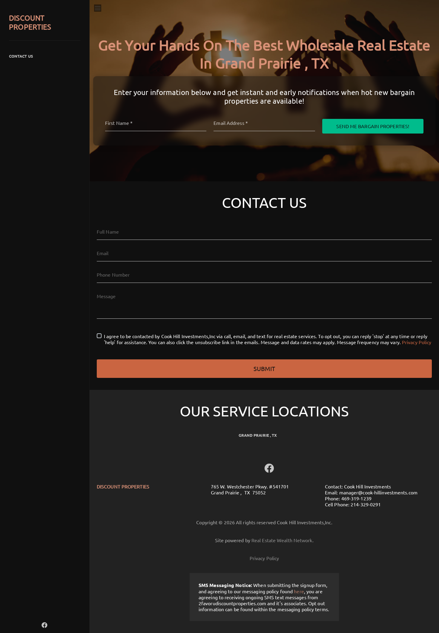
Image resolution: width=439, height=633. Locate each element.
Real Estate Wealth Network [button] (281, 540)
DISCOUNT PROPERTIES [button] (30, 22)
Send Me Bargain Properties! (372, 126)
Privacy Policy (416, 342)
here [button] (299, 591)
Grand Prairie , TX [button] (258, 435)
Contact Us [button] (21, 56)
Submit (264, 368)
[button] (44, 625)
